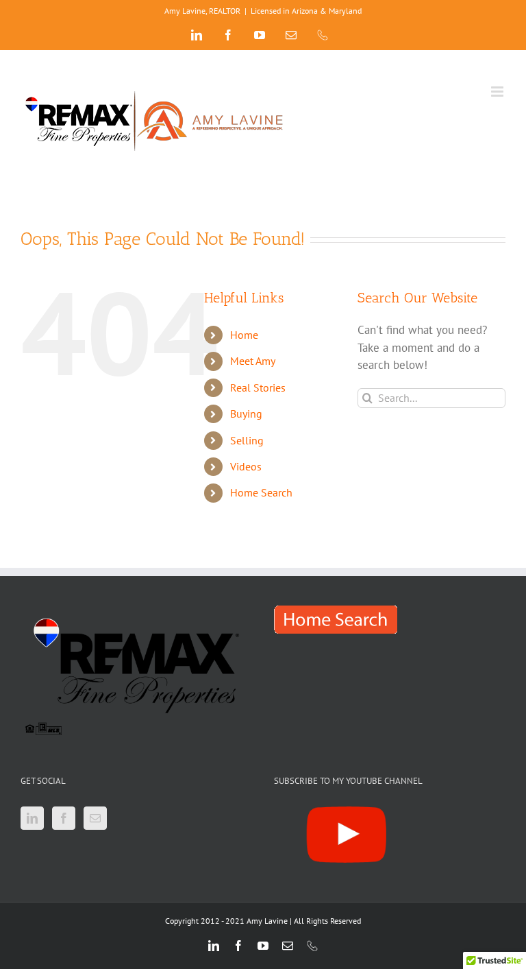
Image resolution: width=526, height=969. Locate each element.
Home (244, 335)
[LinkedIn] (32, 818)
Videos (246, 466)
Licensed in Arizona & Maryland (306, 10)
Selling (247, 440)
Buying (246, 413)
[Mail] (95, 818)
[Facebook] (63, 818)
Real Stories (258, 387)
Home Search (261, 492)
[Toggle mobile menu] (498, 91)
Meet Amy (252, 361)
